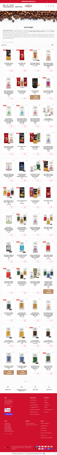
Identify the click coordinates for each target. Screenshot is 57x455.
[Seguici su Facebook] (5, 406)
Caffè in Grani (11, 42)
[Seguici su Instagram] (7, 406)
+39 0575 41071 (7, 404)
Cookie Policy (43, 428)
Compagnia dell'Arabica (35, 409)
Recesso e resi (44, 435)
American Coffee (7, 428)
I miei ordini (46, 404)
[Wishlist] (51, 6)
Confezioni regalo (8, 430)
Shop (7, 5)
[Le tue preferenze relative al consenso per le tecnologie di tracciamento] (55, 453)
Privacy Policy (43, 430)
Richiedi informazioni (35, 97)
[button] (46, 6)
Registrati (46, 402)
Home (3, 42)
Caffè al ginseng (7, 427)
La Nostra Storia (33, 400)
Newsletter (46, 412)
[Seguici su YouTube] (10, 406)
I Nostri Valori (32, 402)
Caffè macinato (7, 424)
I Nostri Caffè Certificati (34, 414)
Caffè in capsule (7, 426)
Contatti (5, 397)
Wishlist (45, 407)
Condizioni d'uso (44, 425)
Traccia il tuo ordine (48, 409)
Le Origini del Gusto (34, 407)
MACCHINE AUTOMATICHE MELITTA (8, 6)
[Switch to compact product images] (6, 45)
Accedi (45, 400)
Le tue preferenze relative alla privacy (33, 453)
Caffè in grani (7, 423)
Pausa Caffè (12, 5)
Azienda (4, 5)
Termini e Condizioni (45, 423)
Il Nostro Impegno (33, 412)
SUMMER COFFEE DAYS (18, 6)
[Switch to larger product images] (2, 45)
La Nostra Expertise (34, 404)
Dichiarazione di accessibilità (46, 437)
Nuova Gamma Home (9, 431)
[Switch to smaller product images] (4, 45)
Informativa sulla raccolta (17, 453)
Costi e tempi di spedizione (46, 432)
